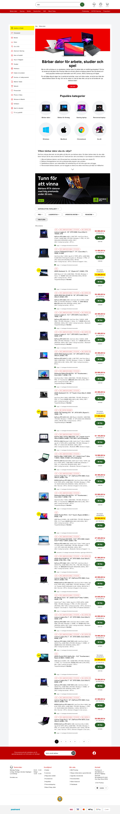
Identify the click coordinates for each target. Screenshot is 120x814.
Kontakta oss (13, 777)
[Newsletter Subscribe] (73, 753)
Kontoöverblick (75, 778)
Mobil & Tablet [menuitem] (18, 82)
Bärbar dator (13, 11)
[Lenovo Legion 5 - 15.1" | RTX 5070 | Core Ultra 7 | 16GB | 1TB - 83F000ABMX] (44, 316)
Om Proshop (100, 783)
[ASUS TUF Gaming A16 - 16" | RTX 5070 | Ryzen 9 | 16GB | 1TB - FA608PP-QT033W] (44, 414)
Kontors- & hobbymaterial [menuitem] (21, 77)
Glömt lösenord (75, 781)
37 (84, 741)
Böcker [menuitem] (16, 38)
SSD (44, 11)
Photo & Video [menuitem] (18, 95)
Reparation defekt (50, 776)
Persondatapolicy (50, 784)
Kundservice (49, 778)
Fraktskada (74, 784)
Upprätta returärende (77, 776)
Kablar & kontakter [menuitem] (19, 73)
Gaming (22, 11)
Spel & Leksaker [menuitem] (18, 108)
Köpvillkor (48, 781)
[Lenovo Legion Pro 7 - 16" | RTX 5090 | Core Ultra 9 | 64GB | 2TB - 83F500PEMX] (44, 638)
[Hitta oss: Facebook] (94, 753)
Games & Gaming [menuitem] (19, 51)
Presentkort (106, 11)
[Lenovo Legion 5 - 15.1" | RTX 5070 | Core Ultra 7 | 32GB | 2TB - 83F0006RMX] (44, 336)
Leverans (48, 773)
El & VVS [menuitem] (16, 46)
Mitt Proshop (74, 770)
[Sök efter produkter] (82, 5)
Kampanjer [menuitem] (17, 33)
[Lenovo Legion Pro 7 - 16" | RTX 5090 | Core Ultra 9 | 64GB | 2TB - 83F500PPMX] (44, 682)
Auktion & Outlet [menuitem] (18, 28)
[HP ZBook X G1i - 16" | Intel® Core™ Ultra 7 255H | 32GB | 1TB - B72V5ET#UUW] (44, 599)
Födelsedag (85, 11)
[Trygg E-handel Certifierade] (59, 799)
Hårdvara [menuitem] (16, 68)
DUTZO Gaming (96, 11)
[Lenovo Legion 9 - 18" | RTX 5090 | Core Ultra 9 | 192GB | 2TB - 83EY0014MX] (44, 233)
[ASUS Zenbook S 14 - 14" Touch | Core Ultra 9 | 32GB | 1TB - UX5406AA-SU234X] (44, 394)
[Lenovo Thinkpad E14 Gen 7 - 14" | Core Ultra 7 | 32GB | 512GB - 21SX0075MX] (44, 253)
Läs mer (72, 86)
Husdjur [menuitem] (16, 64)
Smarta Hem (37, 11)
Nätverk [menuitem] (16, 86)
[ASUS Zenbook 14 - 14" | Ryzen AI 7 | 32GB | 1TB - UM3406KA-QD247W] (44, 273)
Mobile (29, 11)
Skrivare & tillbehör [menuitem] (19, 99)
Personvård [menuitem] (17, 90)
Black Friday (52, 11)
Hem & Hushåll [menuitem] (18, 55)
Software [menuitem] (16, 104)
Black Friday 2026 (50, 787)
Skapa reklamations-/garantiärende (81, 773)
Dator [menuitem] (15, 42)
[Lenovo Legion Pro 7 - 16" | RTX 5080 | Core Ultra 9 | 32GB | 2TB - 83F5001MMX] (44, 619)
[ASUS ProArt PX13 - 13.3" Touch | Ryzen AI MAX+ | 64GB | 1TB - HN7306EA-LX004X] (44, 516)
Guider (47, 770)
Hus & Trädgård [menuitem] (18, 60)
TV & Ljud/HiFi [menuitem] (18, 112)
